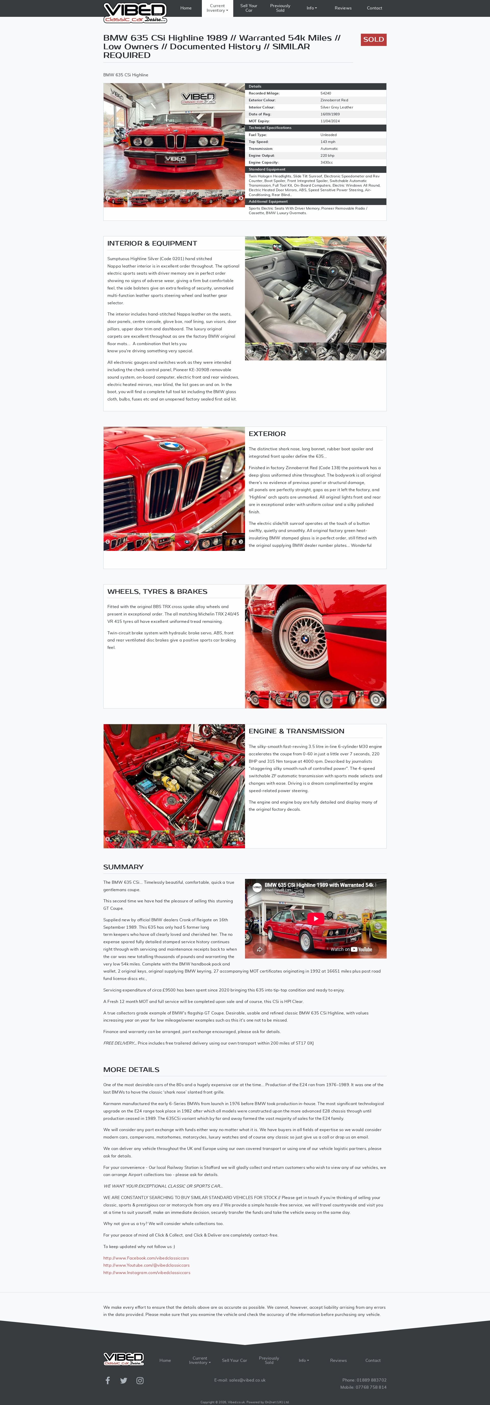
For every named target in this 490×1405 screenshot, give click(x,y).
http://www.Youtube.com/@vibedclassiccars (146, 1265)
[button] (217, 8)
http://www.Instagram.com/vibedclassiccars (146, 1273)
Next (240, 198)
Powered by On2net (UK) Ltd (268, 1402)
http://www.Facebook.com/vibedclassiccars (146, 1258)
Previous (107, 198)
